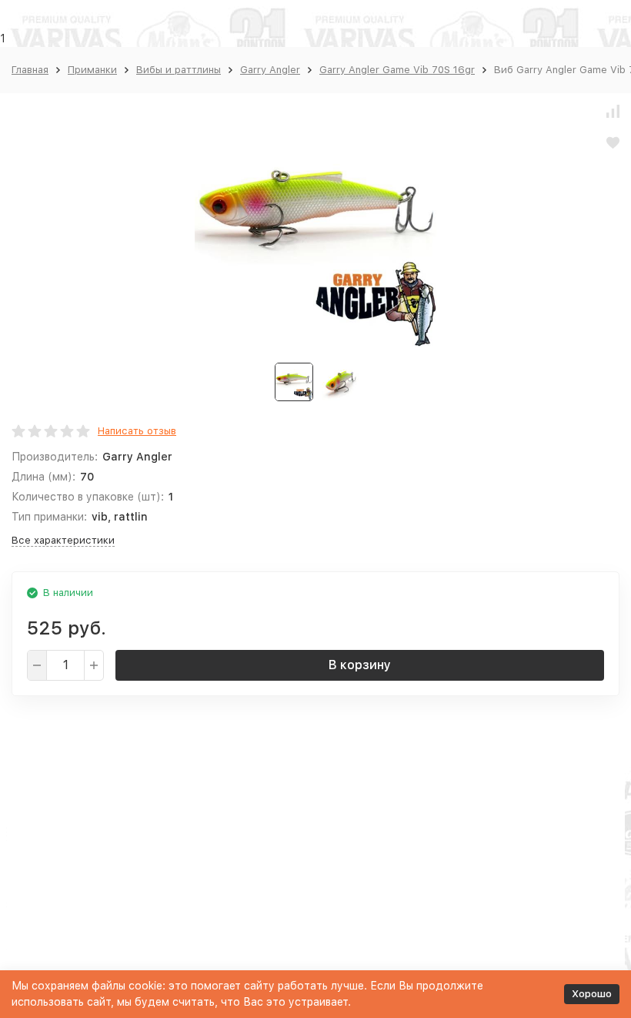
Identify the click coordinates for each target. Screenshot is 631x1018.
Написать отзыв (137, 431)
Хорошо (592, 994)
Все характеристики (63, 540)
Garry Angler (270, 69)
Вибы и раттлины (178, 69)
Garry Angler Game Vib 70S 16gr (397, 69)
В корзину (360, 665)
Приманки (92, 69)
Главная (30, 69)
